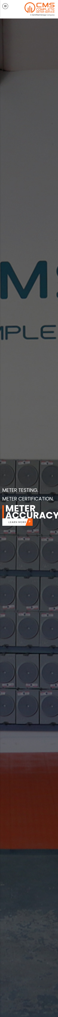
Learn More (17, 522)
